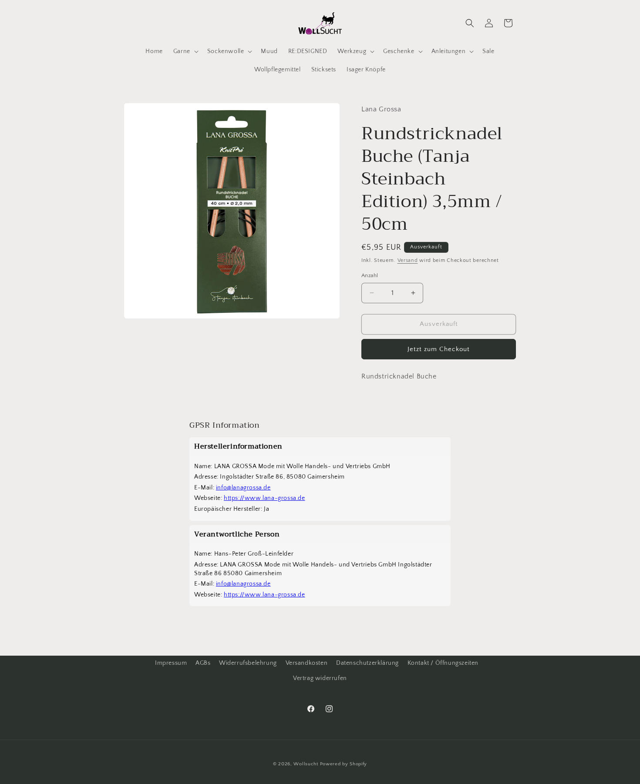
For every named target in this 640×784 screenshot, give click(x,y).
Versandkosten (307, 663)
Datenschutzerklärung (367, 663)
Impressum (171, 663)
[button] (185, 51)
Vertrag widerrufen (320, 678)
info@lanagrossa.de (243, 487)
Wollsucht (305, 764)
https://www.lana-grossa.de (264, 498)
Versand (407, 260)
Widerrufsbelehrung (248, 663)
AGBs (202, 663)
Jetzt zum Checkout (439, 349)
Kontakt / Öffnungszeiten (443, 663)
